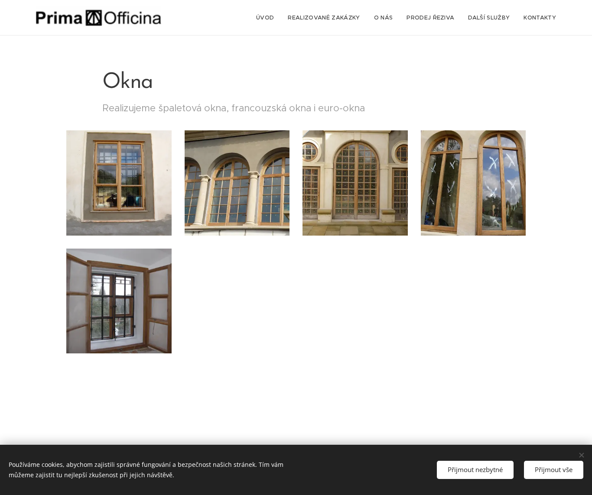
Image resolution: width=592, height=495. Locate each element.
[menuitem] (267, 18)
